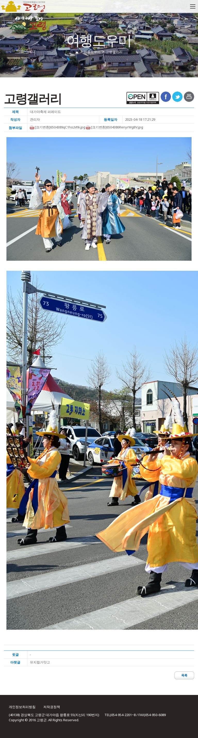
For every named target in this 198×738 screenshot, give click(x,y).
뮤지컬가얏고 (40, 662)
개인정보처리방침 (22, 706)
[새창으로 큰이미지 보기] (99, 199)
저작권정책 (51, 706)
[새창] (166, 96)
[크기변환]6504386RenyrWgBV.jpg (116, 127)
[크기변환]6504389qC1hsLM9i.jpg (59, 127)
